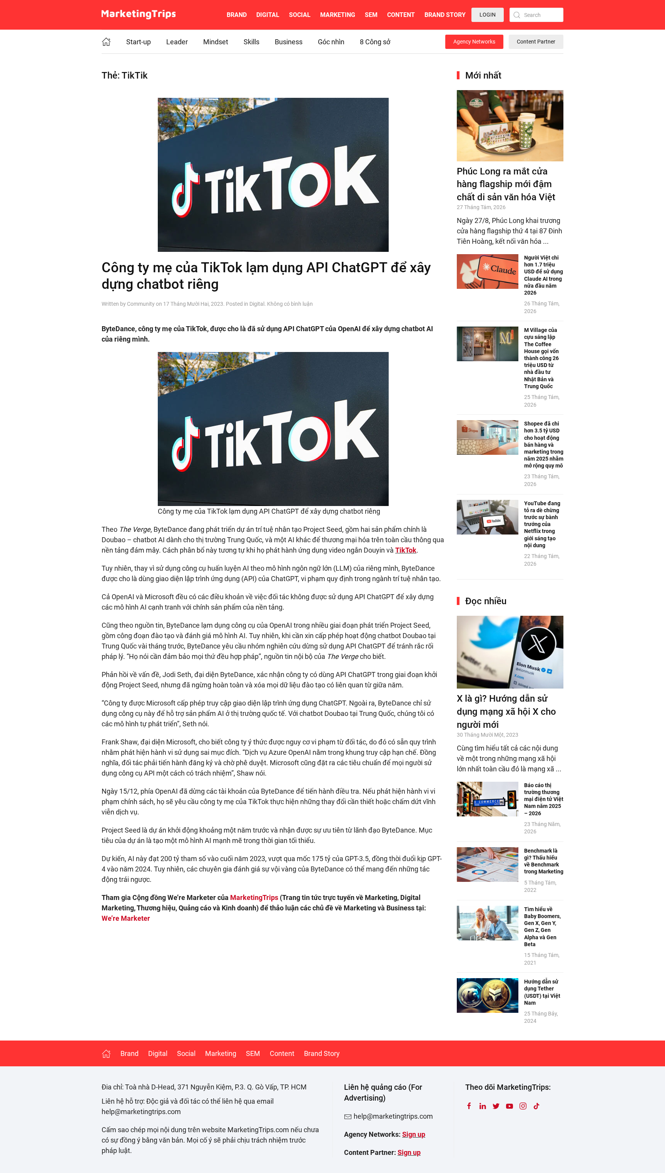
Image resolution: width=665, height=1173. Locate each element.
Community (141, 304)
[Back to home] (138, 15)
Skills (251, 42)
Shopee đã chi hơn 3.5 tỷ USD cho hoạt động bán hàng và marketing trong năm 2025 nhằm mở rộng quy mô (543, 445)
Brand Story (445, 14)
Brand (237, 14)
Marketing (337, 14)
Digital (267, 14)
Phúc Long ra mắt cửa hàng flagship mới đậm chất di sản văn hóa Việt (506, 184)
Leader (177, 42)
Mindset (215, 42)
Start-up (138, 42)
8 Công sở (375, 42)
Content (401, 14)
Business (288, 42)
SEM (371, 14)
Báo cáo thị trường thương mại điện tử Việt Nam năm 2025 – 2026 (543, 799)
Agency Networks (474, 42)
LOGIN (488, 15)
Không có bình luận (290, 304)
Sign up (413, 1134)
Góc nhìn (331, 42)
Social (300, 14)
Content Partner (536, 42)
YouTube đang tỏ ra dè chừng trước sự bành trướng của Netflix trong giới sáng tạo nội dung (542, 524)
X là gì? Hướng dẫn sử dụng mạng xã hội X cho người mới (506, 711)
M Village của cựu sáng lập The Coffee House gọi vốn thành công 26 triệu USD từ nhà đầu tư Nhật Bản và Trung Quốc (541, 358)
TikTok (405, 550)
